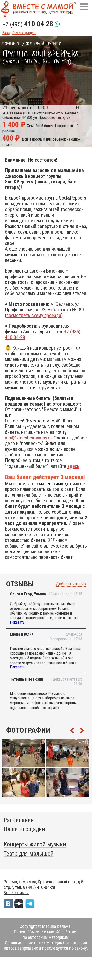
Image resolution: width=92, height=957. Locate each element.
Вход (6, 32)
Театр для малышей (28, 853)
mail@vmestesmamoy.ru (28, 438)
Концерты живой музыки (35, 844)
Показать (17, 622)
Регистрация (24, 32)
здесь (73, 466)
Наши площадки (24, 829)
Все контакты (16, 892)
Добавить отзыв (71, 583)
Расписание (19, 820)
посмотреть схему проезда (33, 315)
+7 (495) (27, 24)
